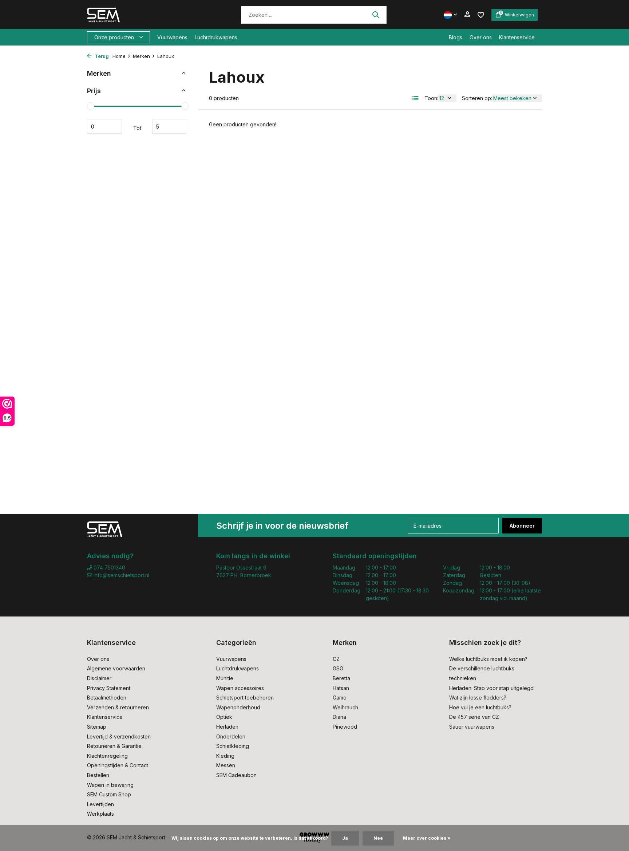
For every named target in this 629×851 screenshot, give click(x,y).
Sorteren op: (477, 98)
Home (119, 56)
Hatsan (341, 688)
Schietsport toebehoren (245, 697)
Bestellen (98, 775)
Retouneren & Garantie (114, 746)
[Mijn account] (467, 14)
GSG (338, 668)
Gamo (340, 697)
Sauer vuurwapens (471, 727)
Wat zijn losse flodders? (477, 697)
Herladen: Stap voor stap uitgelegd (491, 688)
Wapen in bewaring (110, 785)
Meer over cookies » (426, 838)
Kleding (225, 756)
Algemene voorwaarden (116, 668)
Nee (378, 838)
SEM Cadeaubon (236, 775)
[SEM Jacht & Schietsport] (137, 14)
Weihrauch (345, 707)
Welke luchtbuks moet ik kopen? (488, 659)
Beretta (341, 678)
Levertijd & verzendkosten (119, 736)
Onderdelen (230, 736)
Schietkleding (232, 746)
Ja (345, 838)
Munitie (224, 678)
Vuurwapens (172, 37)
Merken (141, 56)
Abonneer (522, 526)
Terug (101, 56)
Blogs (455, 37)
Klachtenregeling (107, 756)
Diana (339, 717)
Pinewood (345, 727)
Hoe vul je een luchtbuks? (480, 707)
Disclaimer (99, 678)
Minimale (104, 126)
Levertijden (100, 804)
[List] (415, 98)
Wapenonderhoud (238, 707)
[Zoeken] (375, 14)
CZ (336, 659)
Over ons (481, 37)
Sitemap (96, 727)
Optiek (224, 717)
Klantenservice (517, 37)
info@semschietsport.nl (121, 575)
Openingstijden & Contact (117, 765)
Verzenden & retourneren (118, 707)
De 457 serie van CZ (474, 717)
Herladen (227, 727)
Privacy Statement (108, 688)
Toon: (431, 98)
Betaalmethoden (106, 697)
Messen (225, 765)
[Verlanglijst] (481, 14)
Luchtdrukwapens (216, 37)
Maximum (169, 126)
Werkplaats (100, 814)
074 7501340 (108, 567)
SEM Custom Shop (109, 794)
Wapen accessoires (240, 688)
